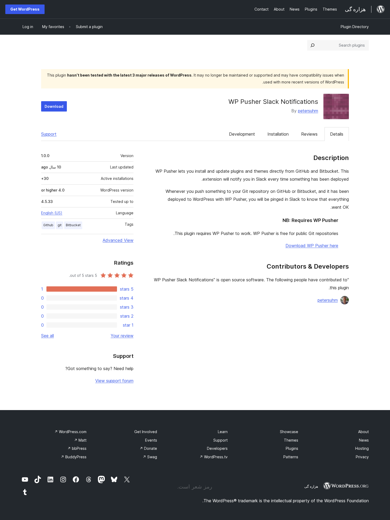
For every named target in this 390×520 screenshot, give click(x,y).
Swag (150, 457)
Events (151, 440)
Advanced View (118, 240)
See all (47, 335)
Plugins (292, 448)
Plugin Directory (355, 26)
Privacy (362, 457)
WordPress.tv (214, 457)
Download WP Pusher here (311, 245)
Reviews (309, 134)
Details (336, 134)
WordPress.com (70, 431)
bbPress (76, 448)
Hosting (362, 448)
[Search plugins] (312, 45)
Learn (223, 431)
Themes (291, 440)
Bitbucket (73, 225)
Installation (278, 134)
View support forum (114, 380)
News (364, 440)
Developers (217, 448)
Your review (122, 335)
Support (49, 134)
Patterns (290, 457)
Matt (80, 440)
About (363, 431)
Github (48, 225)
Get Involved (145, 431)
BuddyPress (73, 457)
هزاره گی (311, 486)
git (60, 225)
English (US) (51, 213)
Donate (148, 448)
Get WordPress (25, 9)
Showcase (289, 431)
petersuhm (308, 110)
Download (54, 106)
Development (242, 134)
